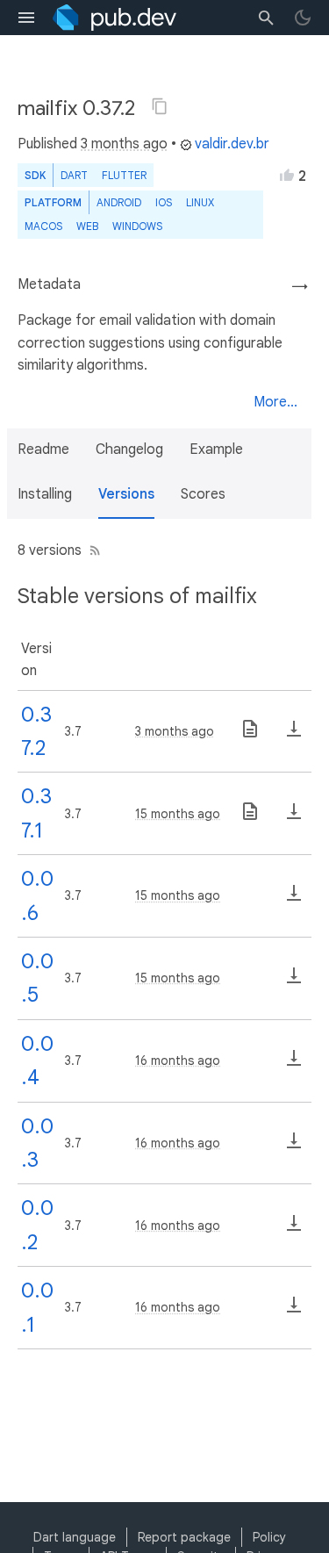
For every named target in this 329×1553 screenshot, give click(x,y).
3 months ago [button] (124, 144)
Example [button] (216, 449)
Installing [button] (45, 494)
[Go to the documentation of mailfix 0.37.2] (250, 735)
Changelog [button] (129, 449)
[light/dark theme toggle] (302, 17)
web (87, 226)
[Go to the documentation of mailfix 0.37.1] (250, 817)
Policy (269, 1537)
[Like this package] (287, 174)
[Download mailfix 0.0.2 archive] (293, 1229)
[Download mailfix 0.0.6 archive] (293, 899)
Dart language (74, 1537)
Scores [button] (203, 494)
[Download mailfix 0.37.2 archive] (293, 735)
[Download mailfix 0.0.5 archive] (293, 981)
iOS (163, 202)
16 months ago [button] (177, 1060)
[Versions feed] (92, 550)
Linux (200, 202)
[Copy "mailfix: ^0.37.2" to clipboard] (159, 106)
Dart (74, 175)
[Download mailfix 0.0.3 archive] (293, 1146)
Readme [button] (43, 449)
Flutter (124, 175)
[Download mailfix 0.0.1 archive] (293, 1311)
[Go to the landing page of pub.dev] (114, 17)
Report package (184, 1537)
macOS (43, 226)
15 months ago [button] (177, 814)
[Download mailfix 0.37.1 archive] (293, 817)
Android (119, 202)
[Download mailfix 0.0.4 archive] (293, 1064)
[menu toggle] (26, 17)
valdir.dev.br (232, 144)
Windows (137, 226)
